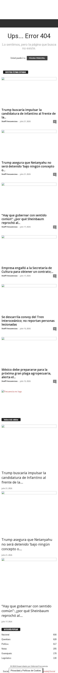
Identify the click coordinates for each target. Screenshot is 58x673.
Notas (4, 649)
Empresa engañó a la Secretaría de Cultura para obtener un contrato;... (27, 270)
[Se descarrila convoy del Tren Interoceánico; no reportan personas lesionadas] (29, 299)
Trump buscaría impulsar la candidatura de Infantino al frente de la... (29, 113)
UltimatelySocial (48, 671)
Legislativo (6, 658)
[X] (4, 416)
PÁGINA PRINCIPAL (37, 58)
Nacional (5, 634)
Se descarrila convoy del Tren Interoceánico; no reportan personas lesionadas (28, 321)
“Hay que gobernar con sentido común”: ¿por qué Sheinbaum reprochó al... (24, 219)
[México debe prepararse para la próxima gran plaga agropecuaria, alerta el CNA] (29, 351)
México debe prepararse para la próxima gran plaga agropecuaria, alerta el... (26, 373)
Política (5, 644)
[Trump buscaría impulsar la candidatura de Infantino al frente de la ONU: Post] (29, 92)
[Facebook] (3, 416)
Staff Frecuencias (9, 121)
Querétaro (6, 639)
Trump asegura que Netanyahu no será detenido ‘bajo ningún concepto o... (28, 166)
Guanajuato (7, 653)
